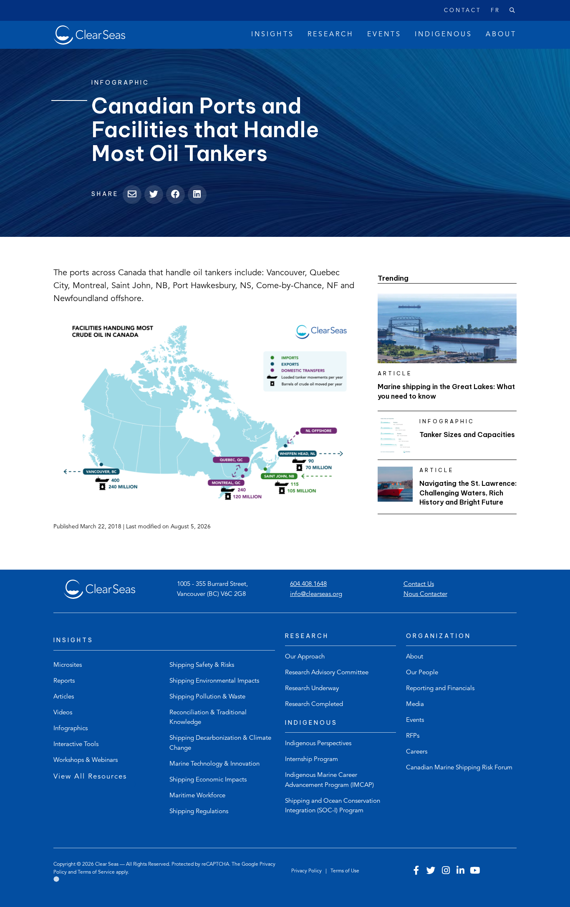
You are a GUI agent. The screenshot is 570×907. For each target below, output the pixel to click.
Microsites (67, 665)
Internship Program (311, 759)
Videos (62, 713)
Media (415, 704)
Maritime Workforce (197, 796)
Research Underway (312, 689)
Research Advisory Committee (326, 673)
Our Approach (305, 657)
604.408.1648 (308, 584)
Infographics (70, 729)
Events (415, 720)
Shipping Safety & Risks (201, 665)
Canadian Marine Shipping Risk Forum (459, 768)
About (414, 657)
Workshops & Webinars (85, 760)
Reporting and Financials (440, 689)
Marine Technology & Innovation (214, 764)
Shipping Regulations (198, 812)
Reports (64, 681)
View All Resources (90, 776)
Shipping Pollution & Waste (207, 697)
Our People (422, 673)
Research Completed (314, 704)
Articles (63, 697)
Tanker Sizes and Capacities (467, 434)
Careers (416, 752)
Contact (462, 10)
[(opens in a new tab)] (205, 407)
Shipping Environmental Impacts (214, 681)
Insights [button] (272, 34)
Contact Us (419, 584)
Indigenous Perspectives (318, 744)
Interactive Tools (75, 744)
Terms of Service (96, 872)
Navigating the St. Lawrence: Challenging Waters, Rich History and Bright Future (468, 492)
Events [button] (384, 34)
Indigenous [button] (443, 34)
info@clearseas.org (316, 594)
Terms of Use (344, 871)
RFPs (412, 736)
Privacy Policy (307, 871)
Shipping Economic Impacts (208, 780)
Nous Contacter (425, 594)
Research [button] (331, 34)
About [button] (501, 34)
